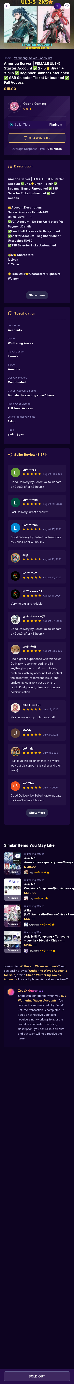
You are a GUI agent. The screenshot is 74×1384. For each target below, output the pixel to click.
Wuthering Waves (34, 853)
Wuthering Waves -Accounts (33, 58)
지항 (31, 898)
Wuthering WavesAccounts (39, 966)
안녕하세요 (34, 924)
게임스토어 (34, 950)
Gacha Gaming (34, 104)
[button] (37, 24)
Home (8, 58)
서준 (31, 872)
